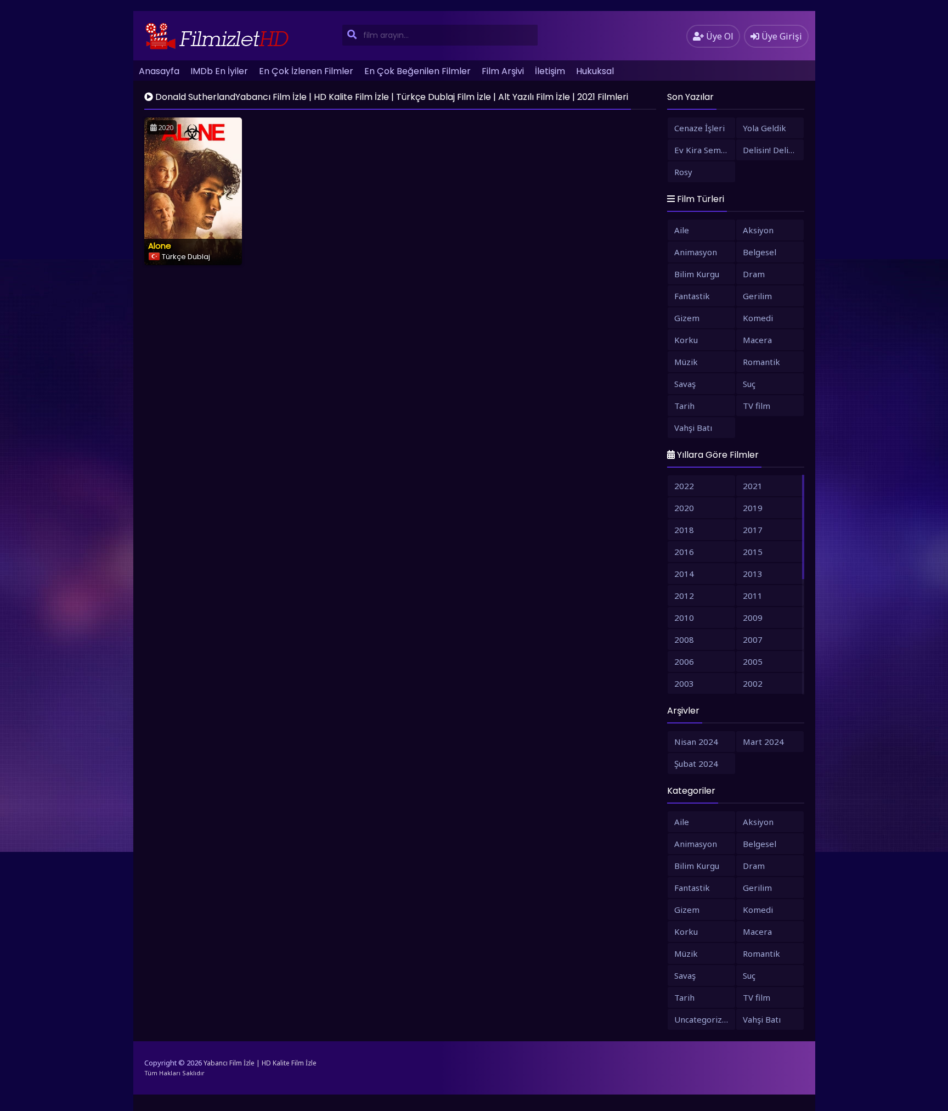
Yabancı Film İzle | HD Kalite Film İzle (260, 1063)
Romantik (761, 361)
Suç (749, 383)
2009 (753, 617)
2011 (753, 595)
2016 (684, 551)
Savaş (685, 383)
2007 (753, 639)
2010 (684, 617)
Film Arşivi (503, 71)
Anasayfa (159, 71)
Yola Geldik (764, 127)
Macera (757, 339)
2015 (753, 551)
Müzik (686, 361)
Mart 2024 (763, 741)
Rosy (683, 171)
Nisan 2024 (696, 741)
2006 (684, 661)
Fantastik (692, 295)
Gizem (686, 317)
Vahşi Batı (693, 427)
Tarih (684, 405)
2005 (753, 661)
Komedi (758, 317)
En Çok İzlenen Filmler (306, 71)
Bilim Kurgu (696, 273)
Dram (754, 273)
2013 (753, 573)
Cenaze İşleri (699, 127)
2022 (684, 485)
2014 (684, 573)
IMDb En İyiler (219, 71)
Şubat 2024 (696, 763)
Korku (686, 339)
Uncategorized (703, 1019)
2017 (753, 529)
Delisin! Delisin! (772, 149)
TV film (756, 405)
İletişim (550, 71)
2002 (753, 683)
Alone (159, 245)
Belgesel (759, 251)
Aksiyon (758, 230)
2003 (684, 683)
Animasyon (695, 251)
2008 (684, 639)
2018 (684, 529)
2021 (753, 485)
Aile (681, 230)
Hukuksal (595, 71)
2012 (684, 595)
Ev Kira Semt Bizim (704, 149)
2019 (753, 507)
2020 (684, 507)
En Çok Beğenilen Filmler (417, 71)
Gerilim (757, 295)
